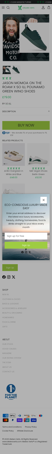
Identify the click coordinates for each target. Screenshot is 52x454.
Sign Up (26, 245)
